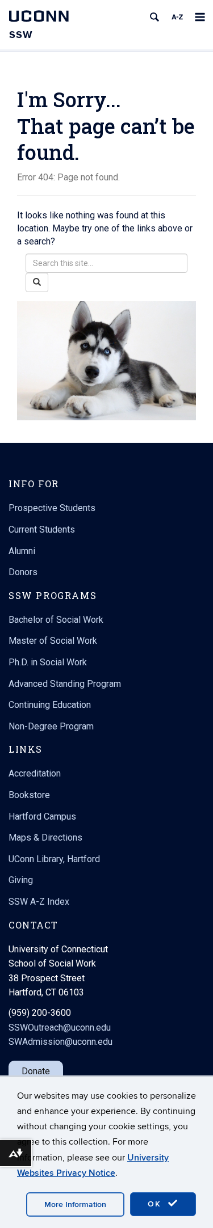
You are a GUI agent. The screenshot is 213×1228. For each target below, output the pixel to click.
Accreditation (35, 773)
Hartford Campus (42, 816)
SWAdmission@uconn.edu (60, 1041)
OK (156, 1204)
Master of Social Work (53, 640)
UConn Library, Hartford (54, 859)
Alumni (22, 551)
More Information (75, 1204)
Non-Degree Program (51, 726)
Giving (21, 880)
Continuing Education (50, 704)
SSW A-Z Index (39, 901)
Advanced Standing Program (65, 683)
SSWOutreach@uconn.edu (60, 1027)
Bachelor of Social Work (56, 619)
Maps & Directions (45, 837)
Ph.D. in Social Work (48, 662)
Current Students (42, 529)
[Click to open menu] (200, 17)
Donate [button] (36, 1071)
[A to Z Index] (177, 17)
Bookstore (29, 795)
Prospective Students (52, 508)
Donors (23, 572)
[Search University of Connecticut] (154, 17)
